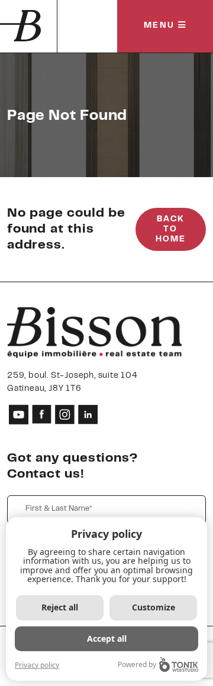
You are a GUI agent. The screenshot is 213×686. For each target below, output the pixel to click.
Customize (153, 607)
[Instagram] (65, 414)
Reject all (59, 607)
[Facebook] (41, 414)
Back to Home (171, 229)
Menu (161, 26)
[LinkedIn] (88, 414)
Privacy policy (37, 665)
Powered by (137, 664)
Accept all (107, 638)
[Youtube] (18, 414)
